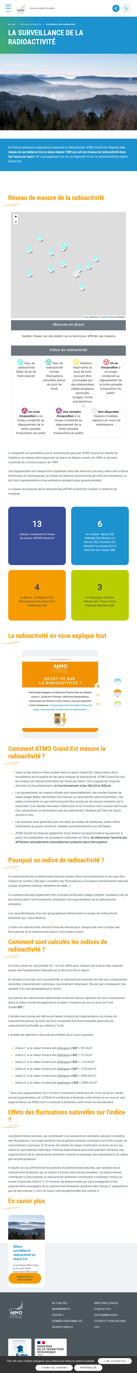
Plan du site (102, 1309)
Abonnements (61, 1309)
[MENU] (8, 6)
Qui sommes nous (106, 1315)
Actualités (59, 1303)
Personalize (88, 1367)
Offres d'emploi (62, 1327)
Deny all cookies (55, 1367)
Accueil (12, 24)
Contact (58, 1315)
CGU (96, 1327)
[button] (126, 8)
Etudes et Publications (110, 1321)
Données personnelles (67, 1321)
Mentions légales (106, 1303)
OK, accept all (116, 1361)
